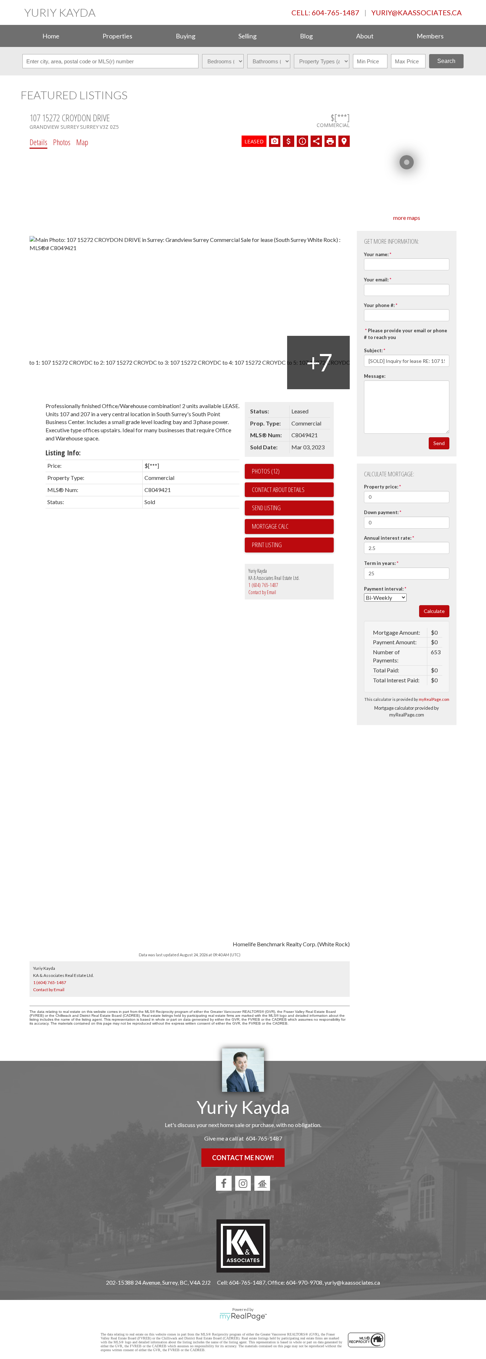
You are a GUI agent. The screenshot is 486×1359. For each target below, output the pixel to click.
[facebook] (224, 1183)
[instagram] (243, 1183)
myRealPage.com (434, 699)
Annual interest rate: (387, 538)
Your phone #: (379, 305)
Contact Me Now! (243, 1158)
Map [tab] (82, 142)
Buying (185, 36)
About (365, 36)
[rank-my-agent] (262, 1183)
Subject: (373, 350)
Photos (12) (266, 471)
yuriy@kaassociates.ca (416, 12)
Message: (374, 376)
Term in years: (380, 563)
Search (446, 61)
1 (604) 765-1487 (263, 585)
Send (439, 443)
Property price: (381, 487)
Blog (306, 36)
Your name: (376, 254)
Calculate (434, 611)
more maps (406, 217)
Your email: (376, 279)
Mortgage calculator (293, 526)
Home (50, 36)
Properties (117, 36)
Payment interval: (383, 589)
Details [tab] (38, 142)
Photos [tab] (61, 142)
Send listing (266, 507)
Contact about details (278, 489)
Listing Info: (63, 453)
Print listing (267, 544)
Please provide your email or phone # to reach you (405, 334)
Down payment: (381, 512)
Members (430, 36)
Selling (247, 36)
